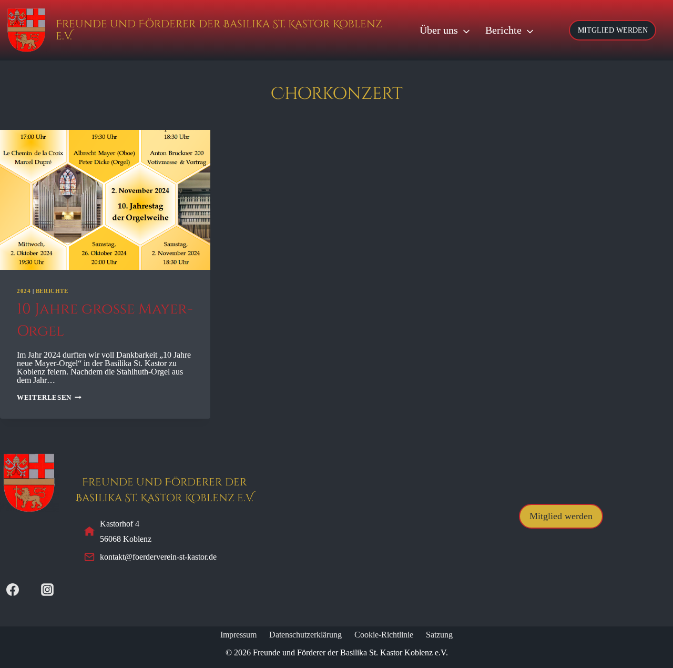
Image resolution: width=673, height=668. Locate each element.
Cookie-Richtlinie (383, 634)
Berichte (503, 30)
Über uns (439, 30)
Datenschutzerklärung (305, 634)
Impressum (238, 634)
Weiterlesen (49, 397)
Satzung (439, 634)
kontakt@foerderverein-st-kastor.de (158, 556)
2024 (23, 291)
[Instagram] (47, 589)
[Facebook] (12, 589)
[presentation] (105, 200)
